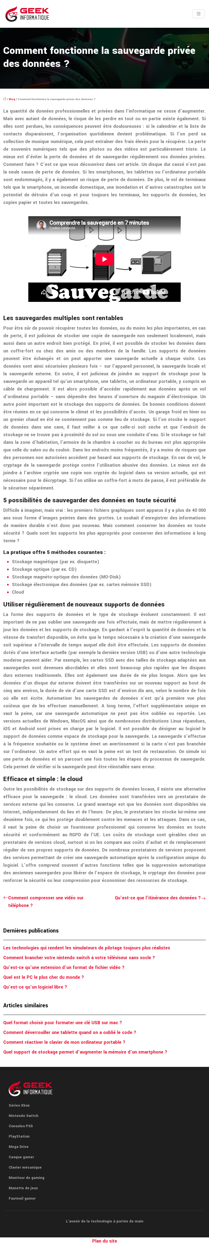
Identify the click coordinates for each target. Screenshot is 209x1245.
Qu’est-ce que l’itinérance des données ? (158, 898)
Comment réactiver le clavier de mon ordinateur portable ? (64, 1042)
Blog (12, 99)
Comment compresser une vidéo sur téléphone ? (46, 902)
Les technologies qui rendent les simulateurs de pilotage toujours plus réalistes (86, 948)
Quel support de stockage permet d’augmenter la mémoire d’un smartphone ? (85, 1052)
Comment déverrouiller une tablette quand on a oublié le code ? (69, 1032)
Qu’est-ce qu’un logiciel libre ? (35, 987)
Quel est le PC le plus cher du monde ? (43, 977)
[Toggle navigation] (198, 14)
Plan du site (104, 1241)
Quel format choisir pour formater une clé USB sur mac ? (62, 1023)
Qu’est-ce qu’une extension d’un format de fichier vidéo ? (64, 967)
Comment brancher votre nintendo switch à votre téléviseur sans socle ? (79, 958)
